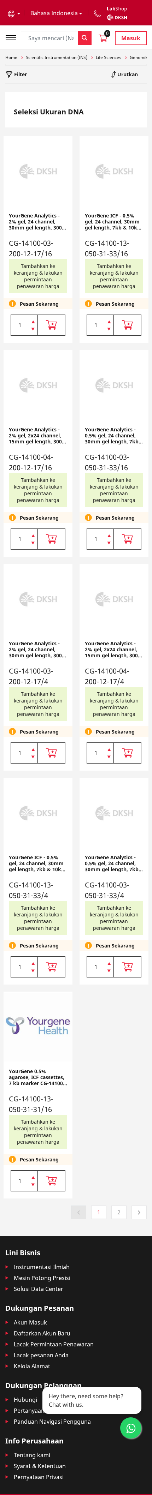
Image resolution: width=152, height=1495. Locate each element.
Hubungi (25, 1400)
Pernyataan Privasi (39, 1477)
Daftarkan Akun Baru (42, 1333)
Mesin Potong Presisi (42, 1278)
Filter (20, 74)
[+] (33, 321)
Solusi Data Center (38, 1289)
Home (11, 57)
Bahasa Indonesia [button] (54, 13)
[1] (33, 329)
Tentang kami (32, 1455)
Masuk (130, 38)
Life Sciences (108, 57)
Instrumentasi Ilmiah (42, 1267)
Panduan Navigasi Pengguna (52, 1421)
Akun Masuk (30, 1322)
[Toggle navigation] (13, 37)
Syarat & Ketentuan (40, 1466)
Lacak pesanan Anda (41, 1355)
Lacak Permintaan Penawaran (54, 1344)
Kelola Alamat (32, 1366)
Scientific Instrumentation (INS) (56, 57)
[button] (14, 13)
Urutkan (127, 74)
